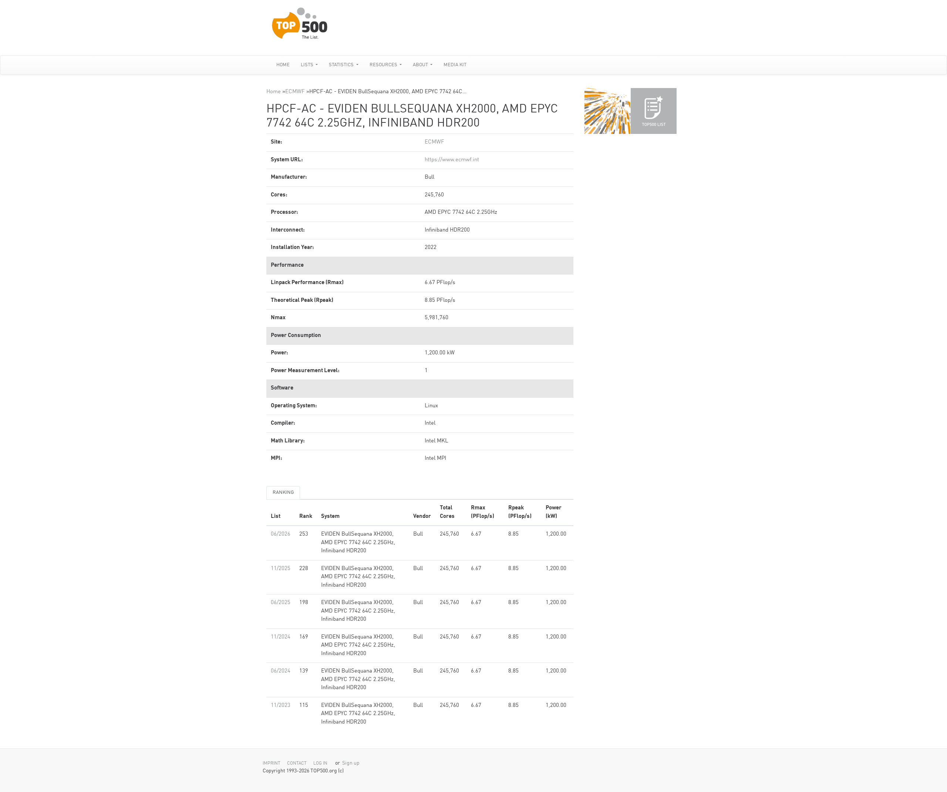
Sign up (351, 763)
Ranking (283, 492)
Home (283, 65)
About (421, 65)
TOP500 (607, 111)
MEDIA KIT (455, 65)
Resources (384, 65)
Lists (307, 65)
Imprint (271, 763)
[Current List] (654, 111)
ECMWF (295, 92)
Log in (320, 763)
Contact (297, 763)
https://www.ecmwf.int (452, 160)
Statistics (342, 65)
